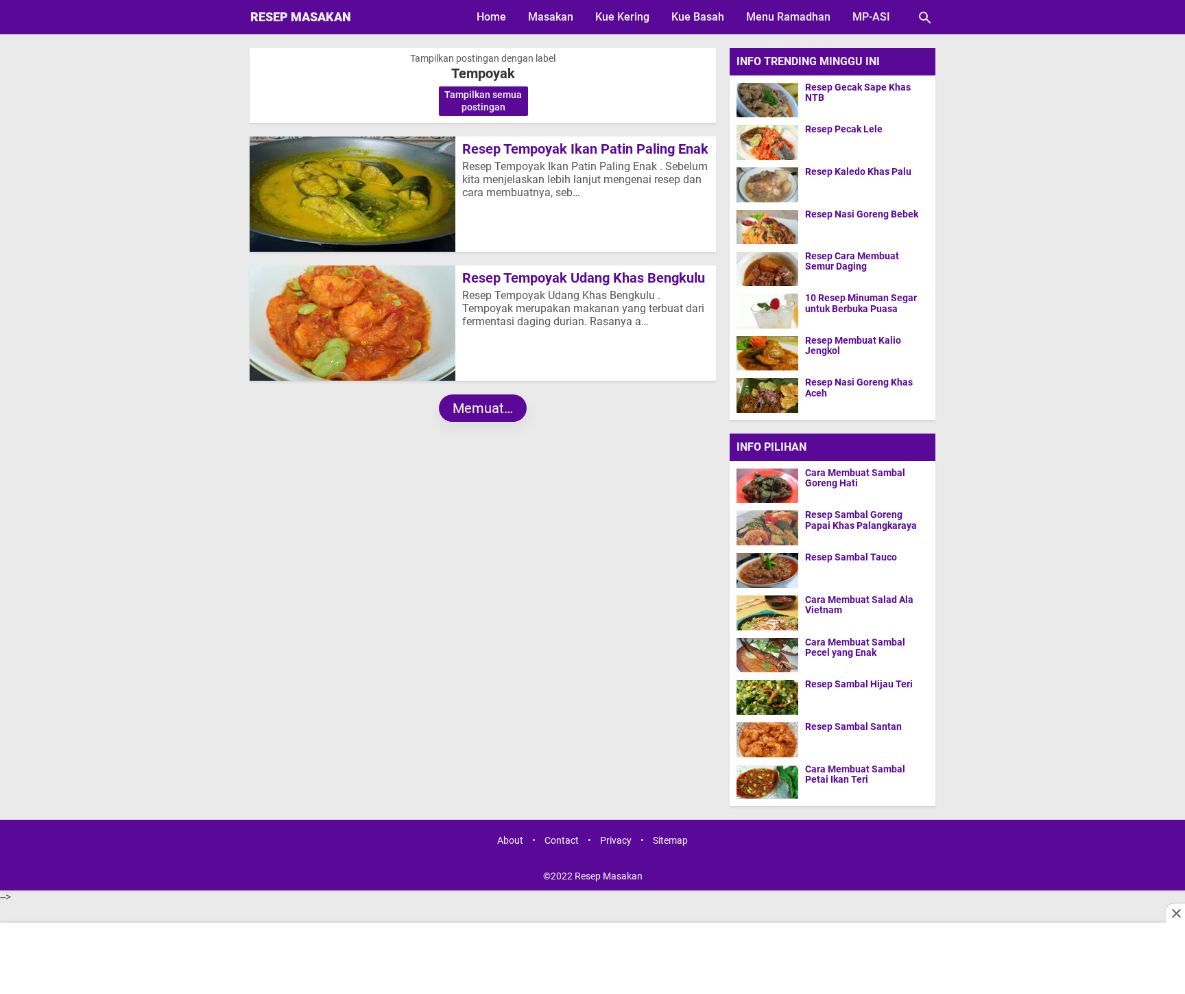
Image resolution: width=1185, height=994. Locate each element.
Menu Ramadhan (788, 16)
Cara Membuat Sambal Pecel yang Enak (855, 647)
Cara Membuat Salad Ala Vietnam (859, 605)
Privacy (616, 841)
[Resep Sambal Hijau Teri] (771, 697)
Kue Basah (697, 16)
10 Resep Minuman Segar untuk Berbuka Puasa (861, 303)
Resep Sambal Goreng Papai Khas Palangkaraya (861, 520)
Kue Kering (622, 16)
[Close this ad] (1175, 913)
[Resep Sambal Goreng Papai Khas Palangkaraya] (771, 527)
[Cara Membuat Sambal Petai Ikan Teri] (771, 782)
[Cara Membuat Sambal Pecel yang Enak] (771, 655)
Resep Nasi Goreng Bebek (861, 214)
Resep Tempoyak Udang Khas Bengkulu (583, 278)
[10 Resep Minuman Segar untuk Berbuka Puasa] (767, 310)
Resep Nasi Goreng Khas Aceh (859, 387)
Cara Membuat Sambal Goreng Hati (855, 478)
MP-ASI (871, 16)
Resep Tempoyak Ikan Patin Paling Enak (585, 149)
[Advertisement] (592, 959)
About (510, 841)
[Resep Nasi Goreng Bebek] (767, 226)
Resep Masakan (300, 17)
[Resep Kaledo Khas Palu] (767, 184)
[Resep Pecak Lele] (767, 141)
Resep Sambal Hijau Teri (859, 684)
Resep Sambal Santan (853, 727)
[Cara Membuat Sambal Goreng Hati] (771, 486)
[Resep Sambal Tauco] (771, 570)
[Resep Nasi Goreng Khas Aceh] (767, 394)
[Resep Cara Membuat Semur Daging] (767, 268)
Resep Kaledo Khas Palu (858, 172)
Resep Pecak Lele (844, 129)
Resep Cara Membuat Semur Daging (852, 261)
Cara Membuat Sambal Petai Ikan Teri (855, 774)
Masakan (550, 16)
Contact (561, 841)
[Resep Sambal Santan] (771, 739)
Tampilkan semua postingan (483, 101)
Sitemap (670, 841)
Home (491, 16)
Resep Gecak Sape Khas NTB (858, 92)
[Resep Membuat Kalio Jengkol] (767, 352)
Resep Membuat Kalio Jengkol (853, 345)
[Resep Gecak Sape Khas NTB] (767, 99)
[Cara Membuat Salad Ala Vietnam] (771, 612)
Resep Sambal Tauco (851, 557)
